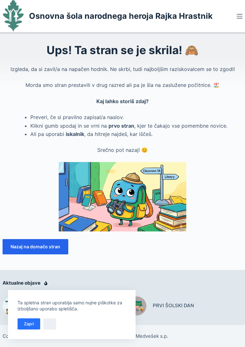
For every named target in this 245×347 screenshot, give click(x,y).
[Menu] (239, 16)
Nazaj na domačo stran (35, 246)
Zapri (29, 323)
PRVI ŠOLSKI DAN (173, 305)
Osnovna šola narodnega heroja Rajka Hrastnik (121, 16)
